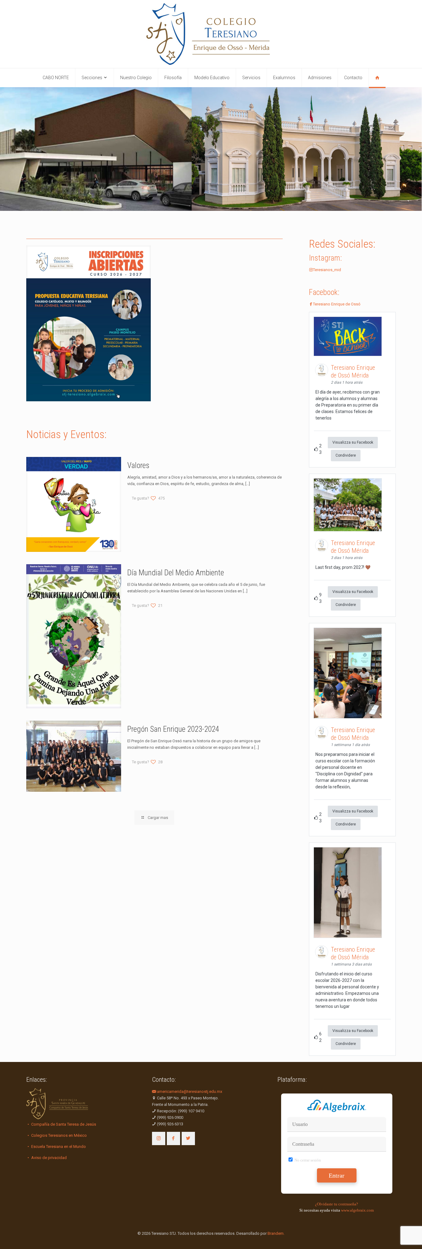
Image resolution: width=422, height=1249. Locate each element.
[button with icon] (158, 1138)
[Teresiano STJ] (211, 34)
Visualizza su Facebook (352, 442)
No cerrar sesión (307, 1160)
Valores (138, 465)
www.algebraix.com (357, 1210)
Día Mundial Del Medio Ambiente (175, 572)
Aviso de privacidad (48, 1157)
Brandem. (276, 1233)
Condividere (345, 455)
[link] (88, 323)
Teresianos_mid (327, 269)
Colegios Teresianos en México (58, 1135)
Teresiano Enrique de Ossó (337, 304)
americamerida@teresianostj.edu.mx (189, 1091)
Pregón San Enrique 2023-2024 (173, 729)
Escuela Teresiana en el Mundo (58, 1146)
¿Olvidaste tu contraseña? (336, 1204)
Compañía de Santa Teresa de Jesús (63, 1124)
